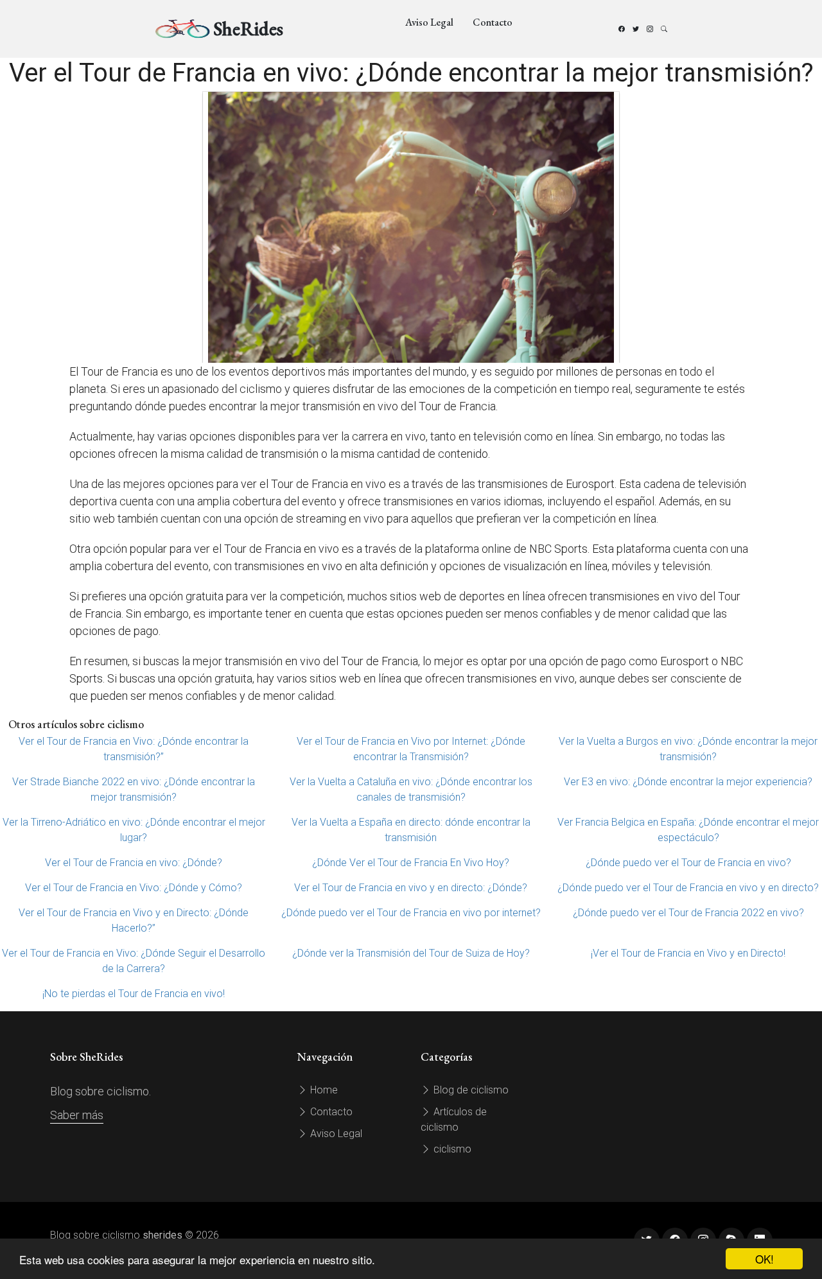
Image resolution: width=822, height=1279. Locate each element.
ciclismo (451, 1149)
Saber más (76, 1115)
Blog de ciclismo (470, 1090)
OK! (764, 1259)
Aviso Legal (429, 22)
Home (323, 1090)
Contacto (492, 22)
